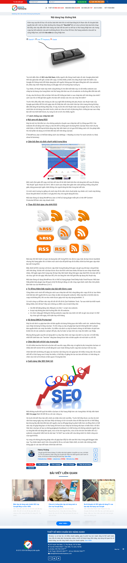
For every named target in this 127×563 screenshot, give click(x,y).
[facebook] (95, 450)
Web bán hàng (72, 8)
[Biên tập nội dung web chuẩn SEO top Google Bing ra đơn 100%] (28, 490)
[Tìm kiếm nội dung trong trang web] (107, 2)
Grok (39, 39)
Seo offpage (69, 464)
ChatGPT (31, 39)
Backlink (31, 468)
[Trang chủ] (46, 8)
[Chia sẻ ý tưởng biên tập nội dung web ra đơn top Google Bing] (63, 490)
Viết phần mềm (109, 8)
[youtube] (95, 455)
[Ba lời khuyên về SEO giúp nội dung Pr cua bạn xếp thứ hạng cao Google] (99, 490)
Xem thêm (88, 540)
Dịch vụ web (98, 8)
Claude (54, 39)
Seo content (42, 464)
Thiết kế (56, 8)
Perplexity (46, 39)
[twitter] (95, 459)
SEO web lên (86, 8)
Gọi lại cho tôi (82, 2)
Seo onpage (56, 464)
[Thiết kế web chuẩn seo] (19, 8)
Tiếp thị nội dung (85, 464)
